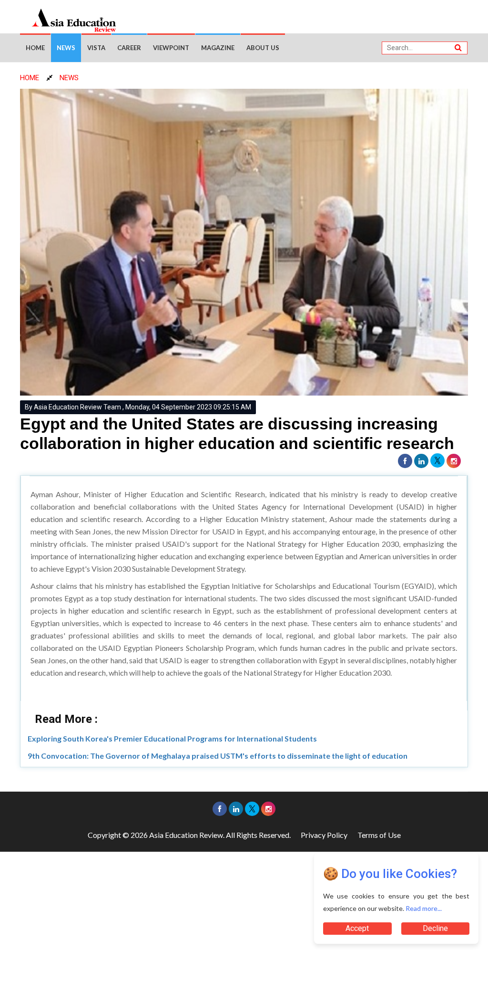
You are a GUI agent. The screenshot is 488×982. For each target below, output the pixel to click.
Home (35, 48)
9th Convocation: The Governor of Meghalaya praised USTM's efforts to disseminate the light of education (217, 755)
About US (262, 48)
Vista (96, 48)
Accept (357, 928)
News (66, 48)
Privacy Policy (324, 834)
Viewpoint (171, 48)
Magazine (217, 48)
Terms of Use (379, 834)
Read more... (424, 908)
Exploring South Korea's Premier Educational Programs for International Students (172, 738)
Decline (435, 928)
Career (129, 48)
